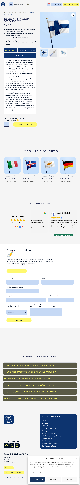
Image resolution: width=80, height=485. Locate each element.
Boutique (45, 431)
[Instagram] (11, 445)
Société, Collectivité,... (15, 287)
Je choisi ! (69, 479)
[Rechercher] (27, 4)
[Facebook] (6, 445)
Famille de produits (13, 306)
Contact (45, 426)
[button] (76, 459)
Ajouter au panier (25, 124)
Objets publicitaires (49, 446)
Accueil (6, 12)
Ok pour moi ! (37, 479)
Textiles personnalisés (50, 443)
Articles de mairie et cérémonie (54, 436)
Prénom (9, 278)
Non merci (53, 479)
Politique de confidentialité (12, 478)
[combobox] (19, 4)
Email (8, 296)
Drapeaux (21, 12)
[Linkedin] (17, 445)
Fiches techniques (49, 428)
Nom (43, 278)
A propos (45, 423)
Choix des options (10, 181)
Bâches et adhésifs (49, 433)
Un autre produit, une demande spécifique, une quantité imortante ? (44, 305)
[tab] (10, 50)
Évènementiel (47, 438)
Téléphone (52, 296)
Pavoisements (13, 12)
